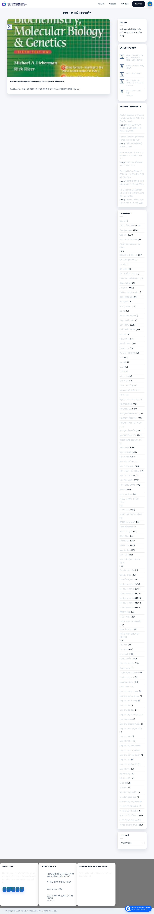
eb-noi (123, 311)
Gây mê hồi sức (127, 320)
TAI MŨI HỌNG (126, 579)
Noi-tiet (123, 489)
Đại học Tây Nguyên (129, 292)
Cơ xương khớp (127, 259)
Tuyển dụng (125, 668)
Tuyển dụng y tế (127, 677)
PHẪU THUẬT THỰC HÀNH (129, 500)
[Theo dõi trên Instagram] (9, 889)
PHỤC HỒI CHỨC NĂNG (131, 514)
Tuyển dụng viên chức (130, 672)
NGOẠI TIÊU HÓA (127, 430)
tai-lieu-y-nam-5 (127, 603)
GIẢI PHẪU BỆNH (127, 329)
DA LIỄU (123, 269)
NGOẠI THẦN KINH (128, 418)
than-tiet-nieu (126, 629)
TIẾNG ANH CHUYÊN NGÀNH (129, 635)
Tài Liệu (101, 4)
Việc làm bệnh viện (128, 792)
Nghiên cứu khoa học (129, 399)
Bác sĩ (122, 221)
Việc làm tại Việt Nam (129, 801)
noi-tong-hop (126, 494)
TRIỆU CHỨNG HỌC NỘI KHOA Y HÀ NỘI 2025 (132, 182)
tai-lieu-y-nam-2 (127, 589)
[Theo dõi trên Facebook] (4, 889)
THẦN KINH (125, 617)
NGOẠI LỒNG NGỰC (129, 413)
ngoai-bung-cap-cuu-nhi (131, 440)
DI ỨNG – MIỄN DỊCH (129, 278)
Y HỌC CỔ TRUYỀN (129, 806)
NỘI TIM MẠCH (126, 480)
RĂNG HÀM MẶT (127, 522)
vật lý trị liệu (125, 773)
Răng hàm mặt (126, 527)
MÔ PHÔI (124, 381)
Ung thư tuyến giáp (128, 764)
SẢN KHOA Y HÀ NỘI (133, 92)
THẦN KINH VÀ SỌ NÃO (130, 621)
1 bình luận (131, 95)
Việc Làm (112, 4)
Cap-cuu (124, 235)
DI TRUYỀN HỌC (127, 273)
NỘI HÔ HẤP (125, 452)
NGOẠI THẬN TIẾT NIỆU (131, 423)
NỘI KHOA (124, 457)
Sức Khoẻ (125, 4)
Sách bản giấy (126, 531)
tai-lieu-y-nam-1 (127, 584)
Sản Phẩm (138, 4)
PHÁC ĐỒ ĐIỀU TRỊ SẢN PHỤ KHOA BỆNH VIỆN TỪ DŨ (134, 57)
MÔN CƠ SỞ (125, 385)
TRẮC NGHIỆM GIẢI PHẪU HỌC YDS (131, 164)
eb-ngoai (124, 301)
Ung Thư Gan (126, 719)
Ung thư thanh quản (129, 745)
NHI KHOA (124, 447)
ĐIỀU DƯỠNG (126, 297)
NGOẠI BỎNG (126, 404)
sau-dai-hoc (125, 550)
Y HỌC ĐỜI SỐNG (128, 815)
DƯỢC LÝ (124, 287)
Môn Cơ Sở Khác (127, 390)
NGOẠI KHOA (126, 409)
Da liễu (123, 264)
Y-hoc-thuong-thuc (128, 825)
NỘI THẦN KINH (127, 466)
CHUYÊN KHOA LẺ (128, 255)
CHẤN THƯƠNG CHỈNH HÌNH (130, 246)
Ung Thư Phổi (126, 741)
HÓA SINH (124, 339)
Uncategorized (126, 682)
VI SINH (123, 783)
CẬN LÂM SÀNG (127, 225)
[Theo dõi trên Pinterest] (22, 889)
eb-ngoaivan (125, 306)
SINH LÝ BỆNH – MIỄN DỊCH (130, 561)
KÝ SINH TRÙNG (127, 353)
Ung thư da (125, 705)
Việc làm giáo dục (128, 797)
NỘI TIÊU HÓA (126, 475)
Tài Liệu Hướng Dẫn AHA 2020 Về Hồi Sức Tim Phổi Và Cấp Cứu (132, 174)
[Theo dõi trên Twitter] (13, 889)
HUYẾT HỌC (125, 343)
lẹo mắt (123, 362)
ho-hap (123, 334)
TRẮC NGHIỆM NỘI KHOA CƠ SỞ (131, 145)
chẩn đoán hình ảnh (128, 239)
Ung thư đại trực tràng (130, 714)
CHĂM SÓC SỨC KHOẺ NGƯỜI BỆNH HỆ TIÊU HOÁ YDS (130, 128)
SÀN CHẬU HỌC (133, 73)
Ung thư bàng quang (129, 691)
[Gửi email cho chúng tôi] (17, 889)
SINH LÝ (123, 555)
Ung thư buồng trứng (129, 696)
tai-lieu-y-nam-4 (127, 598)
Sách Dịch (124, 536)
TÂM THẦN (125, 612)
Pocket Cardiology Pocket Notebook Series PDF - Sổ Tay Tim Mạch (132, 118)
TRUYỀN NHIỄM (127, 663)
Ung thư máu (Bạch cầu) (131, 728)
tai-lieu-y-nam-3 (127, 593)
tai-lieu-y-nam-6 (127, 607)
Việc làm (124, 787)
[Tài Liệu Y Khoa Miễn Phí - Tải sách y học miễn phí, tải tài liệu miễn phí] (30, 3)
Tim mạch (124, 649)
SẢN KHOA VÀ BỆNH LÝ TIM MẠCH (135, 81)
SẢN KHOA (125, 541)
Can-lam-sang (126, 230)
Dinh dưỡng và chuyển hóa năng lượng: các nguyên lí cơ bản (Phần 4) (37, 81)
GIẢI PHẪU (124, 325)
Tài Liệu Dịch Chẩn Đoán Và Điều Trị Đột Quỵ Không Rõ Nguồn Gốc (132, 193)
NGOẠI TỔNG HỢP (128, 435)
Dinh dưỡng (125, 283)
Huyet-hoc (124, 348)
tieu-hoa (123, 644)
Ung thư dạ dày (127, 710)
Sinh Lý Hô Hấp (127, 570)
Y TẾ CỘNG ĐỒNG (128, 820)
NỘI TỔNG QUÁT (127, 485)
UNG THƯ (124, 686)
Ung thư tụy (125, 759)
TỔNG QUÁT (125, 658)
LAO (122, 357)
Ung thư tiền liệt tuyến (130, 755)
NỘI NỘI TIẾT (126, 461)
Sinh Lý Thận (125, 575)
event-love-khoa (127, 315)
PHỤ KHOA (125, 509)
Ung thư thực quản (128, 750)
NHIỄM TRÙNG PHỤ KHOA (135, 66)
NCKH (122, 395)
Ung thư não (125, 736)
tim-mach (124, 654)
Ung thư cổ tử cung (129, 700)
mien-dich (124, 376)
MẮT (122, 367)
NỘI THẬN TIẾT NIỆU (129, 471)
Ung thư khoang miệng (130, 724)
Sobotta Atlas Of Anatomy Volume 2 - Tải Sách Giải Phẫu (132, 155)
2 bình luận (131, 85)
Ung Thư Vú (125, 769)
